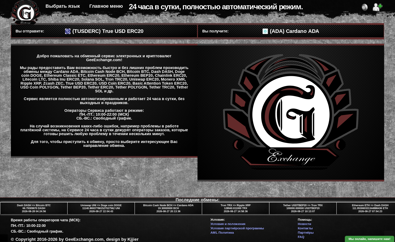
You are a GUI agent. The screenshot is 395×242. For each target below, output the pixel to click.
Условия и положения (227, 224)
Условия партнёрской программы (237, 228)
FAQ (301, 237)
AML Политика (222, 232)
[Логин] (364, 6)
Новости (304, 224)
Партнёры (306, 232)
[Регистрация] (377, 6)
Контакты (305, 228)
